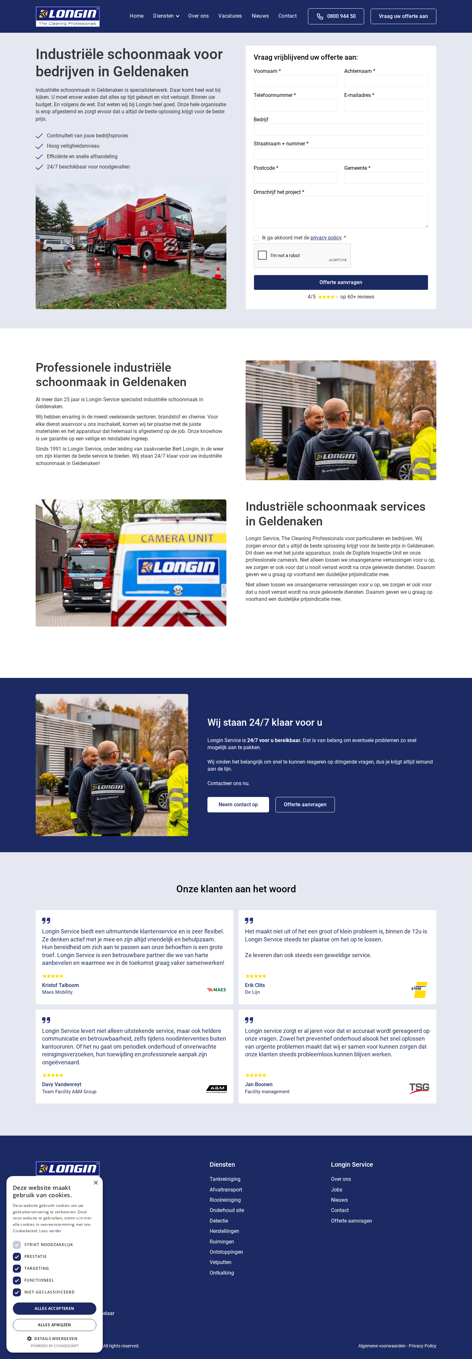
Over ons (198, 16)
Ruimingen (222, 1242)
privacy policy (325, 238)
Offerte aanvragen (305, 804)
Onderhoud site (227, 1210)
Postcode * (266, 168)
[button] (168, 16)
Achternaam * (359, 71)
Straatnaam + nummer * (281, 144)
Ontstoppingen (226, 1252)
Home (137, 16)
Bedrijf (261, 120)
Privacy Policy (422, 1345)
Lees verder (50, 1230)
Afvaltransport (226, 1190)
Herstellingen (224, 1231)
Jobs (336, 1190)
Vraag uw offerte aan (403, 16)
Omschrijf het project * (279, 192)
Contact (287, 16)
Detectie (219, 1221)
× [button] (95, 1183)
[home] (68, 16)
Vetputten (221, 1262)
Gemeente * (357, 168)
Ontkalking (222, 1273)
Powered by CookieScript (55, 1345)
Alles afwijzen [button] (54, 1325)
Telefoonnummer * (275, 95)
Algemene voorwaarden (382, 1345)
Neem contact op (238, 804)
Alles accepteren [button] (54, 1308)
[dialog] (54, 1264)
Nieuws (260, 16)
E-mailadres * (359, 95)
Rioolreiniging (225, 1200)
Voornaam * (267, 71)
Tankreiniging (225, 1179)
